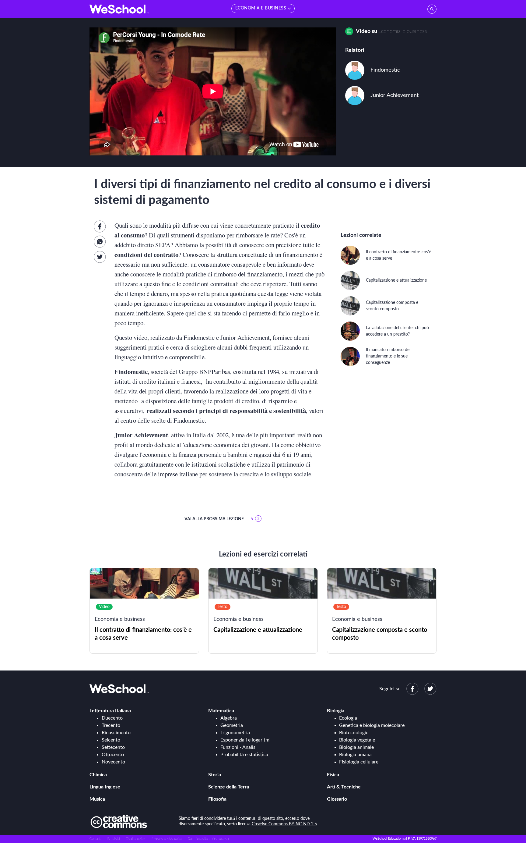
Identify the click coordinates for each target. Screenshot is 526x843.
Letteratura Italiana (110, 710)
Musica (97, 799)
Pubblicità (113, 838)
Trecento (111, 725)
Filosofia (217, 799)
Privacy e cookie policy (166, 838)
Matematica (221, 710)
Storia (214, 774)
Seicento (111, 740)
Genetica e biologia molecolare (372, 725)
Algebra (228, 718)
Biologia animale (356, 747)
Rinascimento (116, 732)
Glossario (337, 799)
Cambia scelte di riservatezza (208, 838)
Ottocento (113, 754)
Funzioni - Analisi (238, 747)
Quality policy (135, 838)
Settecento (113, 747)
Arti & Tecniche (344, 786)
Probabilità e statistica (244, 754)
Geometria (231, 725)
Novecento (113, 761)
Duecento (112, 718)
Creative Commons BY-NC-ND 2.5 (284, 824)
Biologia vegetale (357, 740)
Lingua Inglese (104, 786)
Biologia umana (355, 754)
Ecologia (348, 718)
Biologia (335, 710)
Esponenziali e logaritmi (245, 740)
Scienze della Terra (228, 786)
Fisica (333, 774)
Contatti (95, 838)
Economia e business (402, 31)
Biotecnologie (353, 732)
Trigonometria (235, 732)
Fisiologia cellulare (358, 761)
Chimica (98, 774)
